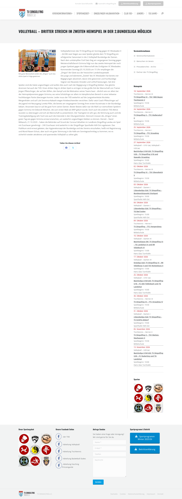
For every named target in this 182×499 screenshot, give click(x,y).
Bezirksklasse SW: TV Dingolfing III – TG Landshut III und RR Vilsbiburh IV (148, 244)
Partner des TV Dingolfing (147, 72)
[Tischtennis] (149, 408)
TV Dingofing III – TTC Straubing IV (148, 302)
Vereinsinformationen (146, 56)
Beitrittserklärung (146, 449)
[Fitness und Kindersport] (139, 398)
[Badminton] (139, 388)
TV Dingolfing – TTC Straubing (146, 133)
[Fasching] (158, 388)
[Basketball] (149, 388)
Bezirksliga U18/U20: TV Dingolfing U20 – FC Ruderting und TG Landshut (148, 356)
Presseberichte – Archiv (146, 67)
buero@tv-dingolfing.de (107, 3)
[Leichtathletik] (158, 398)
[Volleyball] (158, 408)
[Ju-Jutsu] (149, 398)
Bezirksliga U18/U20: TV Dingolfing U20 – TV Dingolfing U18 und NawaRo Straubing (148, 154)
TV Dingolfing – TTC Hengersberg (147, 226)
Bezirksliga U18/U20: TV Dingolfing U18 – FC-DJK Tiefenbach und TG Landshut (148, 284)
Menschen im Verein (145, 61)
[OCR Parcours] (139, 408)
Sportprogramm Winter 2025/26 (146, 438)
